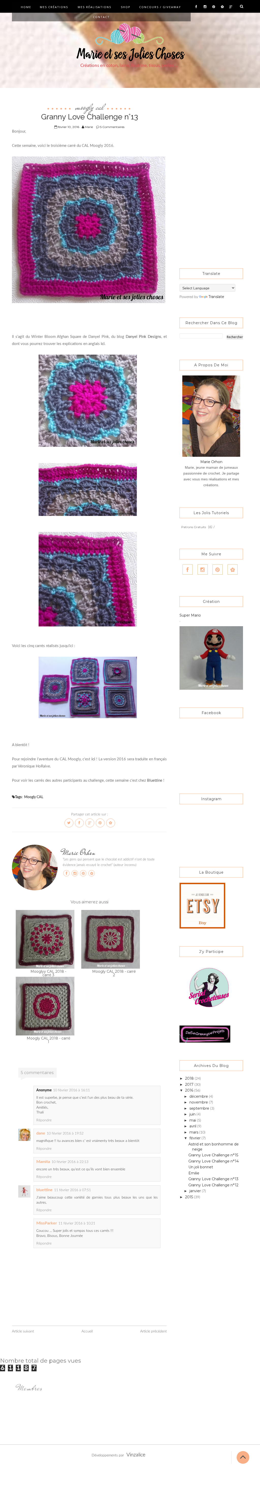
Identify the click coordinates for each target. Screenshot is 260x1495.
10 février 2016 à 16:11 (71, 1090)
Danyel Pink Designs (143, 337)
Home (26, 7)
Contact (101, 17)
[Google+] (231, 6)
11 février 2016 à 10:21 (76, 1223)
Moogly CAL (89, 107)
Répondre (44, 1120)
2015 (189, 1197)
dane (40, 1133)
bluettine (44, 1190)
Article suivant (23, 1331)
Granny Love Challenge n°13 (213, 1179)
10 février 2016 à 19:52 (65, 1133)
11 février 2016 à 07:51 (72, 1190)
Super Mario (190, 615)
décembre (199, 1096)
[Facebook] (196, 6)
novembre (199, 1102)
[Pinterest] (213, 6)
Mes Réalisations (94, 7)
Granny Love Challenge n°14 (213, 1161)
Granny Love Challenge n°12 (213, 1185)
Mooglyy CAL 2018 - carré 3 (48, 973)
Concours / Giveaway (160, 7)
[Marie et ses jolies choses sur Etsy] (202, 905)
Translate (216, 296)
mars (194, 1132)
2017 (189, 1084)
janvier (195, 1191)
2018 (190, 1078)
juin (193, 1114)
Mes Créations (54, 7)
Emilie (193, 1173)
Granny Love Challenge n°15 (213, 1155)
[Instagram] (205, 6)
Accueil (87, 1331)
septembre (199, 1108)
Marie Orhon (79, 852)
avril (193, 1126)
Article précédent (153, 1331)
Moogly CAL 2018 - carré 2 (114, 973)
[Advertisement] (211, 174)
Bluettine (154, 780)
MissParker (46, 1223)
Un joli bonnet (200, 1167)
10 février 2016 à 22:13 (70, 1162)
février (195, 1138)
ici (103, 344)
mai (193, 1120)
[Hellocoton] (222, 6)
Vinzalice (135, 1454)
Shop (126, 7)
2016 (189, 1090)
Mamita (43, 1162)
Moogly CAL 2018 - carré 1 (48, 1040)
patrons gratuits (193, 527)
